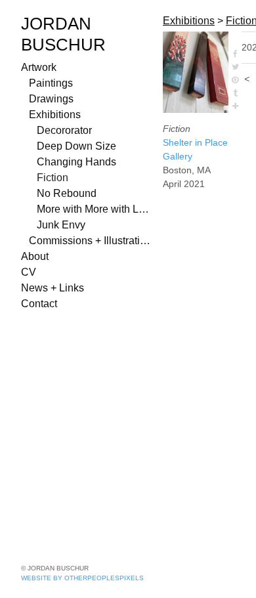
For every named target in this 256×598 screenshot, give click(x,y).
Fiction (52, 177)
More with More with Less (94, 209)
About (35, 256)
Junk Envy (61, 224)
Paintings (51, 83)
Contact (39, 303)
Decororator (64, 130)
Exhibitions (55, 114)
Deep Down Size (76, 146)
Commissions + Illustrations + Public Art (90, 240)
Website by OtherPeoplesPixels (82, 578)
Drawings (51, 98)
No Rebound (66, 193)
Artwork (38, 67)
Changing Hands (76, 161)
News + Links (52, 287)
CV (28, 272)
